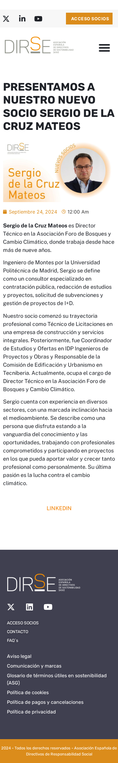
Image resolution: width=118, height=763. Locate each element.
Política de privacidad (31, 712)
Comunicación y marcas (34, 666)
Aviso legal (19, 656)
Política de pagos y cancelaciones (45, 702)
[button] (104, 48)
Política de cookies (28, 692)
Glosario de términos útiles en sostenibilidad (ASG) (57, 679)
